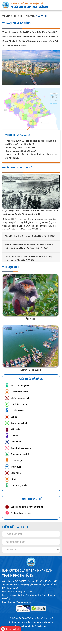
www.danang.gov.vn (32, 622)
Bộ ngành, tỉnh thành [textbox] (15, 542)
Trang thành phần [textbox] (13, 534)
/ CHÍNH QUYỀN (25, 16)
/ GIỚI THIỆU (41, 16)
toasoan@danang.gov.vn (20, 602)
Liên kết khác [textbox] (11, 549)
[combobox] (31, 534)
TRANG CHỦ (9, 16)
